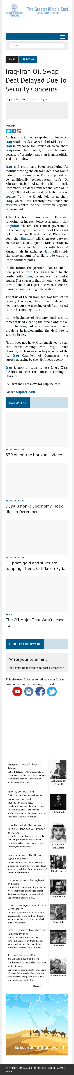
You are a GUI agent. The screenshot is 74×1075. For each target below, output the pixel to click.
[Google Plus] (19, 131)
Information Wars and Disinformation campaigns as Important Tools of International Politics (25, 797)
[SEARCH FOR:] (37, 45)
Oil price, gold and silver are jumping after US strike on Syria (35, 565)
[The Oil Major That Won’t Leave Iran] (37, 609)
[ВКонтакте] (13, 131)
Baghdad (12, 226)
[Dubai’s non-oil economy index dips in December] (37, 496)
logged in (32, 668)
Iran (9, 146)
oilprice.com (25, 392)
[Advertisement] (40, 23)
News (21, 449)
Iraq (9, 142)
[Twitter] (8, 131)
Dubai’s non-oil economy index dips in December (34, 508)
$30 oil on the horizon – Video (34, 455)
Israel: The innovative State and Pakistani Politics (27, 931)
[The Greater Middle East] (37, 10)
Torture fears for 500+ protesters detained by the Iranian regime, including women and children (27, 960)
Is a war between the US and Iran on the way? (25, 857)
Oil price (44, 99)
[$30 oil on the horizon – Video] (37, 444)
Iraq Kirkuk (29, 99)
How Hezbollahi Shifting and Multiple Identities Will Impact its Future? (26, 828)
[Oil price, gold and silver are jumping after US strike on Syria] (37, 552)
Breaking (11, 449)
